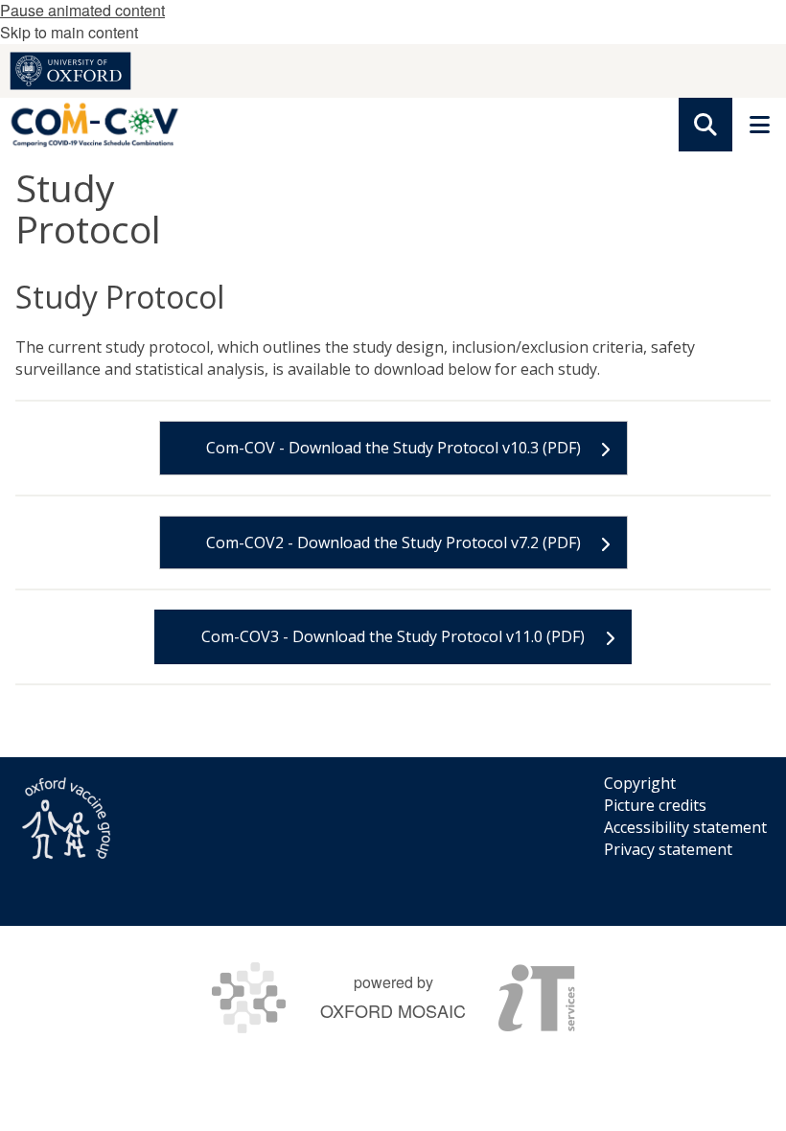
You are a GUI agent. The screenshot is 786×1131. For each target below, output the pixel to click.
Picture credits (655, 805)
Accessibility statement (685, 827)
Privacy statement (668, 849)
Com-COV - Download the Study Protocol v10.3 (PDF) (393, 447)
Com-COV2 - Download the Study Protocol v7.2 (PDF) (393, 542)
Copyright (640, 783)
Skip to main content (69, 32)
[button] (705, 124)
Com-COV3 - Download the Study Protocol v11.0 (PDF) (393, 636)
